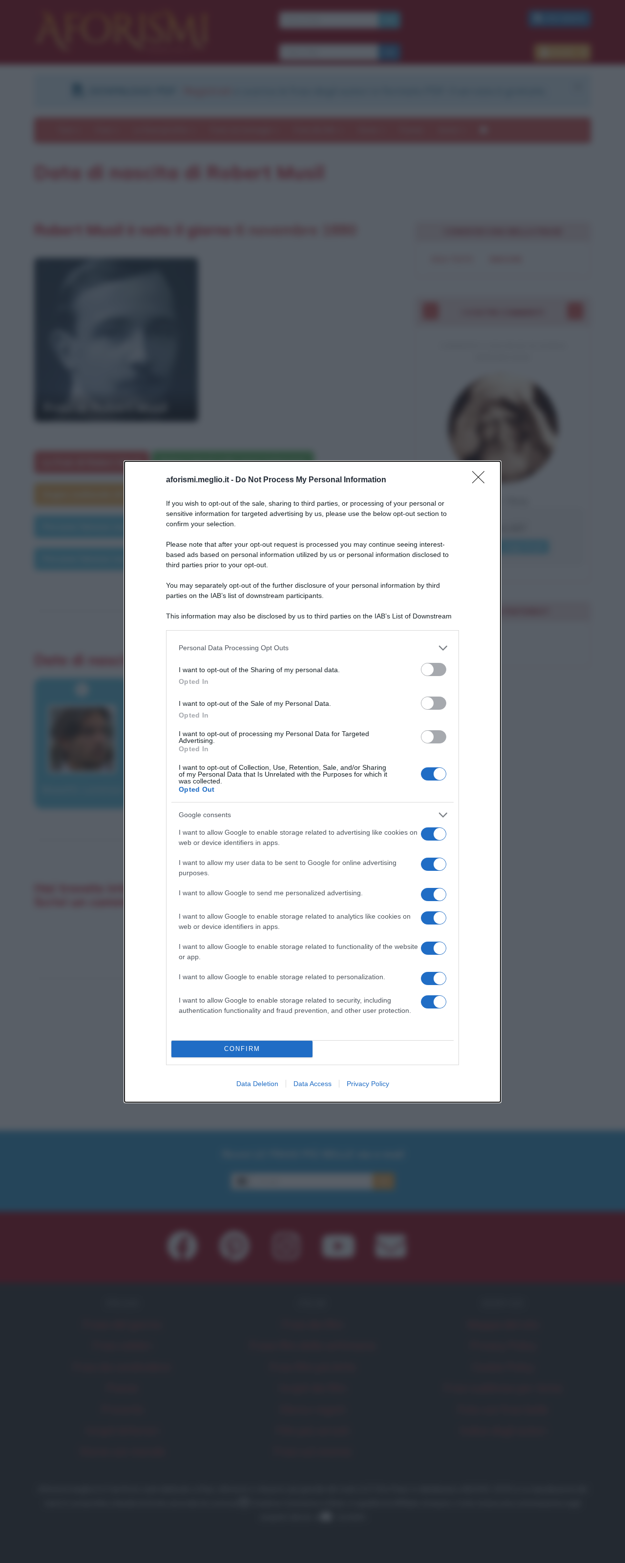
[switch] (433, 669)
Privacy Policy (368, 1084)
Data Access (312, 1084)
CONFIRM (242, 1048)
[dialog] (312, 781)
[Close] (481, 480)
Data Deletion (257, 1084)
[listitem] (312, 648)
